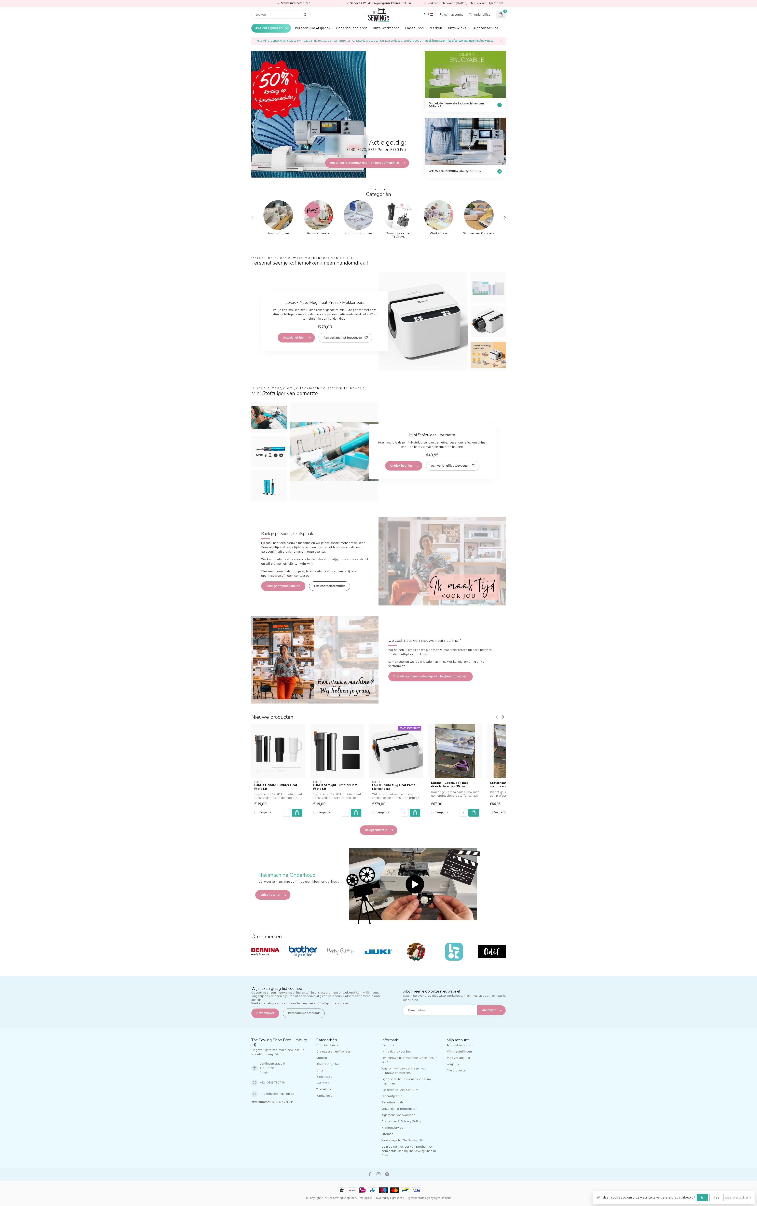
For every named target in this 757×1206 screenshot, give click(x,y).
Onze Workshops (386, 28)
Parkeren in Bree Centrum (400, 1090)
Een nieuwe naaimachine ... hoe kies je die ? (409, 1060)
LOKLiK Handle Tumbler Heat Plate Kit (275, 787)
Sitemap (387, 1134)
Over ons (387, 1045)
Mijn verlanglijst (458, 1058)
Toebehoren (324, 1089)
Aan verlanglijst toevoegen (343, 337)
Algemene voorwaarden (398, 1115)
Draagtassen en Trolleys (333, 1051)
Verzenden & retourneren (399, 1109)
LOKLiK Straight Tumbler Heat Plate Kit (335, 787)
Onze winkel (458, 28)
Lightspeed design (418, 1198)
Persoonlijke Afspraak (312, 28)
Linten (320, 1070)
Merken (436, 28)
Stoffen (321, 1058)
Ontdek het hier (294, 337)
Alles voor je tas (327, 1064)
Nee (716, 1197)
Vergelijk (265, 812)
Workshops (324, 1095)
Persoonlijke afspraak (304, 1013)
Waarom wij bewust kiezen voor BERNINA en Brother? (404, 1071)
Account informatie (460, 1045)
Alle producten (457, 1070)
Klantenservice (485, 28)
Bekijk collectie (376, 830)
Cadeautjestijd (391, 1096)
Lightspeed (397, 1198)
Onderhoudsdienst (351, 28)
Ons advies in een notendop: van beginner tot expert (430, 676)
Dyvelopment (442, 1198)
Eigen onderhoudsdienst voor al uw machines (406, 1081)
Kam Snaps (324, 1077)
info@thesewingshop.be (277, 1094)
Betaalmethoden (393, 1102)
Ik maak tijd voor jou (396, 1051)
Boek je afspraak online (283, 586)
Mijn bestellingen (459, 1051)
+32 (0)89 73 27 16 (272, 1082)
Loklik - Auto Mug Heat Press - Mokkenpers (394, 787)
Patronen (323, 1083)
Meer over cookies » (738, 1197)
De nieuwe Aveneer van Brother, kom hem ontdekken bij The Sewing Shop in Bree (408, 1151)
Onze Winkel (265, 1013)
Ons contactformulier (329, 586)
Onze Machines (327, 1045)
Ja (702, 1197)
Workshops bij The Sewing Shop (403, 1140)
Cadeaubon (414, 28)
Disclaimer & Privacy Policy (401, 1121)
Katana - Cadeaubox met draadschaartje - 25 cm (449, 784)
